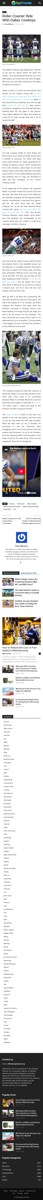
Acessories (8, 725)
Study (6, 1001)
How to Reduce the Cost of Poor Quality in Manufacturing (19, 649)
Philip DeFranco (10, 964)
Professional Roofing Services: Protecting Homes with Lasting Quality (27, 702)
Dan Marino (8, 793)
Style (5, 1005)
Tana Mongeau (9, 1012)
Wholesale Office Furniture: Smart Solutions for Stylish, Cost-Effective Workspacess (26, 668)
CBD (5, 773)
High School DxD (10, 855)
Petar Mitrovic (8, 24)
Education (7, 807)
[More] (25, 29)
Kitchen (7, 902)
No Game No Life (10, 957)
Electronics (8, 810)
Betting (6, 749)
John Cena (7, 896)
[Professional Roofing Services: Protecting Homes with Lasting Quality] (8, 702)
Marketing (7, 923)
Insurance (7, 885)
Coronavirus (8, 783)
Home (4, 8)
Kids (5, 899)
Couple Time (8, 786)
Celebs (6, 776)
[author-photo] (21, 543)
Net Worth (8, 950)
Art (5, 739)
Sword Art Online (10, 1008)
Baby (5, 742)
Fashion (7, 820)
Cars (5, 766)
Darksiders (8, 797)
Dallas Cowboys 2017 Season (11, 506)
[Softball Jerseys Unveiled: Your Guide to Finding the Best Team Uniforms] (8, 604)
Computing (8, 780)
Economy (7, 803)
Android (7, 732)
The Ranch (8, 1018)
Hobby (6, 861)
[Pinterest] (15, 29)
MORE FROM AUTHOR (29, 573)
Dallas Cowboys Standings (31, 506)
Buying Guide (9, 759)
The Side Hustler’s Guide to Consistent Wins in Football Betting (27, 592)
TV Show (7, 1029)
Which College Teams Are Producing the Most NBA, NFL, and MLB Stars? (26, 582)
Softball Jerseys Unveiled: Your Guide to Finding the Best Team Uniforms (26, 603)
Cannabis (7, 762)
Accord (6, 722)
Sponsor (7, 994)
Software (7, 991)
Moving (6, 943)
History (6, 858)
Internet (7, 889)
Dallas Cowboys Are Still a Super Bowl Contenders (11, 521)
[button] (4, 3)
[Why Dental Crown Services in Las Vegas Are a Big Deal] (8, 691)
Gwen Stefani (9, 848)
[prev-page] (3, 612)
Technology (8, 1015)
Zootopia (7, 1042)
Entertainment (9, 814)
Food (5, 827)
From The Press (9, 831)
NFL (15, 509)
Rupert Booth (6, 653)
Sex (5, 984)
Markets (7, 926)
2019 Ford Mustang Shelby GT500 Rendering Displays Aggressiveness (31, 521)
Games (6, 841)
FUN (5, 834)
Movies (6, 940)
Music (6, 947)
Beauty (6, 745)
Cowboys (11, 504)
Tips (5, 1022)
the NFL (37, 403)
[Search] (40, 3)
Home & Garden (10, 868)
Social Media (8, 988)
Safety (6, 981)
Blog (5, 752)
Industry (7, 882)
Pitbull (6, 967)
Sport (10, 8)
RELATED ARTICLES (11, 573)
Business (7, 756)
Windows (7, 1035)
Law (5, 906)
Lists (5, 916)
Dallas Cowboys (13, 414)
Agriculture (8, 728)
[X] (10, 29)
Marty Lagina (9, 930)
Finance (7, 824)
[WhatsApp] (20, 29)
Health (6, 851)
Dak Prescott (21, 504)
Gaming (7, 844)
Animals (7, 735)
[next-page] (7, 612)
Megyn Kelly (8, 933)
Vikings (6, 1032)
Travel (6, 1025)
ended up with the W (17, 105)
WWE (6, 1039)
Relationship (8, 974)
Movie (6, 936)
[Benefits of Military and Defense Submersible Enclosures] (8, 680)
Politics (6, 971)
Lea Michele (8, 909)
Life (5, 913)
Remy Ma (7, 977)
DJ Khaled (7, 800)
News (6, 954)
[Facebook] (4, 29)
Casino (6, 769)
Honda (6, 872)
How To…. (7, 875)
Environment (9, 817)
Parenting (7, 960)
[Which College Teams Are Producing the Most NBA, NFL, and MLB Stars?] (8, 582)
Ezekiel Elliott (7, 509)
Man (5, 919)
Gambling (7, 838)
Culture (6, 790)
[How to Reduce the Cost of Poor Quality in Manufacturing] (21, 631)
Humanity (7, 878)
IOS (5, 892)
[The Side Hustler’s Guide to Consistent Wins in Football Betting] (8, 593)
